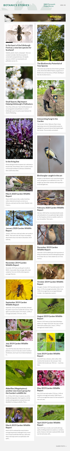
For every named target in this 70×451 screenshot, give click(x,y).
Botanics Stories (16, 5)
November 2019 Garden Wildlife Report (16, 264)
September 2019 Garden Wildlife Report (16, 303)
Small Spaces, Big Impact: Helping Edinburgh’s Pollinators (19, 102)
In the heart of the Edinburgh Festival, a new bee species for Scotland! (18, 47)
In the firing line (12, 161)
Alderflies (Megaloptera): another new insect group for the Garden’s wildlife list (18, 390)
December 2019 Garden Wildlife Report (47, 248)
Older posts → (61, 446)
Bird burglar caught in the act (49, 175)
